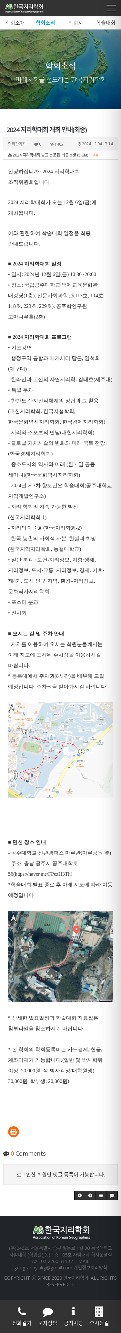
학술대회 (106, 22)
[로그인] (73, 1284)
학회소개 (15, 22)
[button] (79, 1195)
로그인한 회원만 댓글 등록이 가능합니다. (60, 1174)
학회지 (75, 22)
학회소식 (45, 22)
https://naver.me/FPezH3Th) (43, 874)
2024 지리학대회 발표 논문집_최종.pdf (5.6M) (55, 155)
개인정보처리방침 (90, 1268)
